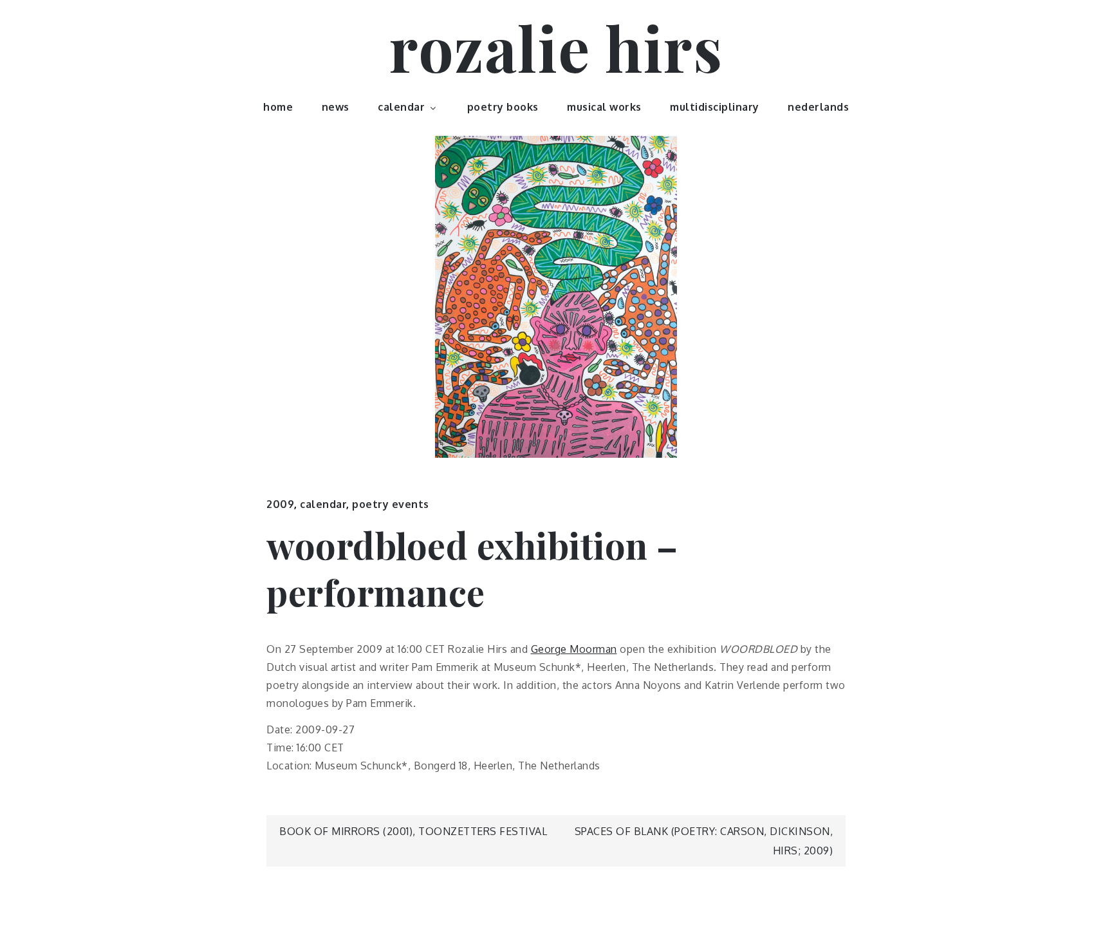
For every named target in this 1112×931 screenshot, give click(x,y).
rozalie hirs (556, 47)
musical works (604, 106)
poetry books (503, 106)
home (278, 106)
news (335, 106)
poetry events (390, 504)
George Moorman (574, 649)
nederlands (818, 106)
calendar (401, 106)
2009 (280, 504)
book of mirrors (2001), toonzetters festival (413, 831)
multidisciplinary (714, 106)
